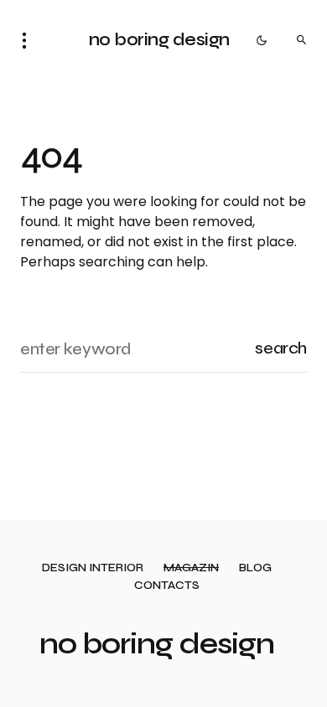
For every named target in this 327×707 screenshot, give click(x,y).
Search (281, 348)
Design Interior (92, 568)
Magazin (191, 568)
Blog (255, 568)
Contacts (167, 586)
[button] (29, 40)
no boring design (159, 39)
